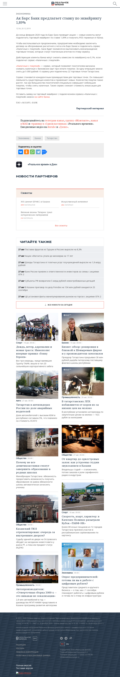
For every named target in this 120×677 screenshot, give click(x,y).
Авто (18, 400)
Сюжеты (26, 193)
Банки (38, 138)
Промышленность (25, 585)
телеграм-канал (54, 120)
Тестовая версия (24, 668)
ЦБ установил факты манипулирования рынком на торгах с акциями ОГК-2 (59, 296)
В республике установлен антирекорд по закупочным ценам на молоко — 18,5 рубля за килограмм (82, 409)
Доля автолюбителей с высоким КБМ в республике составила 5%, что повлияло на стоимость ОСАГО (36, 412)
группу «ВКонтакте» (77, 120)
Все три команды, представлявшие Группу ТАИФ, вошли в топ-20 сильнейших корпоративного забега (34, 356)
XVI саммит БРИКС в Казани (35, 203)
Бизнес (65, 343)
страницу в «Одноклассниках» (49, 123)
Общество (21, 458)
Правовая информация (27, 652)
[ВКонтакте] (20, 152)
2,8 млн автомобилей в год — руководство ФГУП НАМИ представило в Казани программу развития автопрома (36, 597)
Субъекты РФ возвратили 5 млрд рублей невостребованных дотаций (56, 280)
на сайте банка (42, 96)
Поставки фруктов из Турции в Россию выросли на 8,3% (50, 249)
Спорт (19, 343)
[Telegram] (38, 152)
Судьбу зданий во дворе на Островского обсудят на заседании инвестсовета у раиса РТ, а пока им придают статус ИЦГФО (36, 538)
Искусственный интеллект (74, 203)
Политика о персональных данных (33, 656)
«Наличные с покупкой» (28, 66)
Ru (62, 644)
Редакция (21, 645)
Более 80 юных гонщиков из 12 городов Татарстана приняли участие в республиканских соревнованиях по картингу (82, 526)
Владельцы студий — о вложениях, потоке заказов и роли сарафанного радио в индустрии (80, 466)
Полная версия (23, 665)
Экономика (23, 13)
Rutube (52, 127)
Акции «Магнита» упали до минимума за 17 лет (45, 255)
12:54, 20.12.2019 (23, 28)
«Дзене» (63, 127)
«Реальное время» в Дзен (42, 164)
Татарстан (52, 138)
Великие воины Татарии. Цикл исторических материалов (36, 215)
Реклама (20, 648)
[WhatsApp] (32, 152)
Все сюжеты (61, 225)
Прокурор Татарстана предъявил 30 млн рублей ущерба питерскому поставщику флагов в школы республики (82, 354)
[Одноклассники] (26, 152)
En (67, 644)
